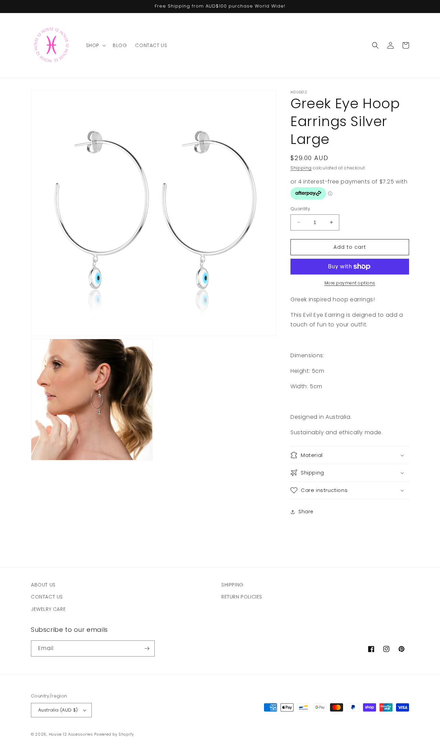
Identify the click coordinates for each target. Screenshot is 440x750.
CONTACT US (47, 596)
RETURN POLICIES (241, 596)
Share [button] (306, 511)
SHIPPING (232, 584)
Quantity (300, 208)
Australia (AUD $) (58, 710)
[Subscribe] (146, 648)
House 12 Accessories (71, 734)
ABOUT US (43, 584)
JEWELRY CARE (48, 609)
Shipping (301, 168)
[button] (95, 45)
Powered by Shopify (114, 734)
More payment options (349, 283)
